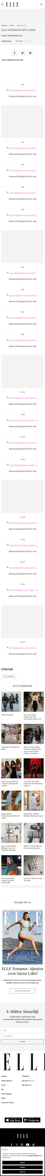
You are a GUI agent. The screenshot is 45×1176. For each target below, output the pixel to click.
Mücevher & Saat (7, 1102)
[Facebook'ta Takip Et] (11, 1144)
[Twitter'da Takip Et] (17, 1144)
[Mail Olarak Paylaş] (30, 53)
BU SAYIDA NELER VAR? (22, 991)
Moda (12, 25)
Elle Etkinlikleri (27, 1085)
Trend (3, 1085)
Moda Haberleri (21, 25)
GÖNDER (22, 1042)
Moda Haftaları (6, 1094)
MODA (4, 1076)
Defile (3, 1098)
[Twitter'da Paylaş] (22, 53)
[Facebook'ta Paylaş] (15, 53)
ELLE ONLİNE (19, 41)
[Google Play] (31, 1119)
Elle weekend (9, 676)
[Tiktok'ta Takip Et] (33, 1144)
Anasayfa (4, 25)
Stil (2, 1089)
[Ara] (41, 4)
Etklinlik (25, 1076)
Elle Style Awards (28, 1081)
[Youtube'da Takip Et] (28, 1144)
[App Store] (13, 1119)
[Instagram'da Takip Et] (22, 1144)
